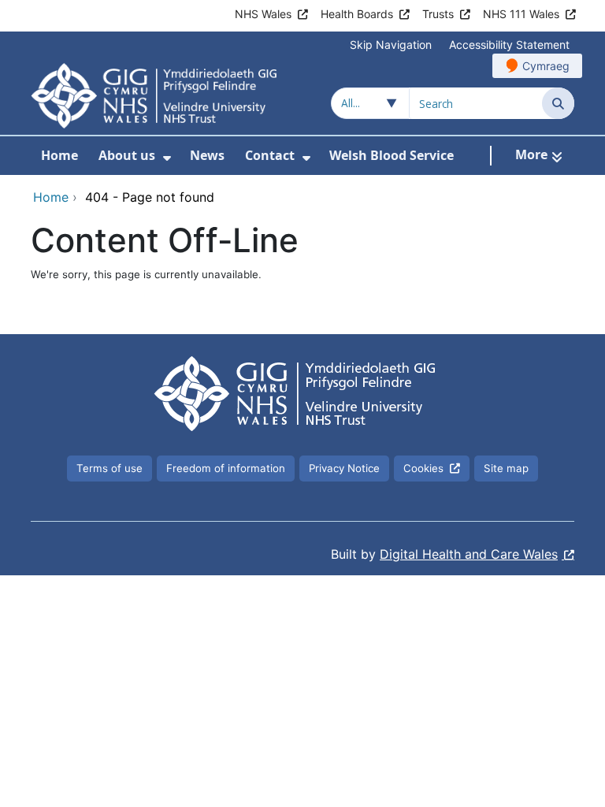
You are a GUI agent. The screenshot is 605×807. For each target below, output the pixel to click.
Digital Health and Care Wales (469, 554)
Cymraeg (546, 66)
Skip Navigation (391, 44)
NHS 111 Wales (521, 13)
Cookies (423, 468)
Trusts (438, 13)
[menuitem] (167, 158)
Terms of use (109, 468)
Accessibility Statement (509, 44)
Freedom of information (225, 468)
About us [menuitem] (126, 155)
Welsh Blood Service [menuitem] (391, 155)
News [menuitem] (207, 155)
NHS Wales (263, 13)
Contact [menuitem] (270, 155)
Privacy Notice (344, 468)
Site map (506, 468)
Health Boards (357, 13)
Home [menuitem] (59, 155)
